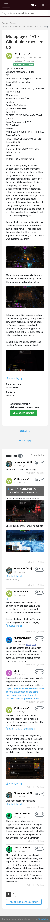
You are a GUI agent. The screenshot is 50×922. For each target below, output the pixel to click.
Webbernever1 (22, 54)
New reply (26, 440)
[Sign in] (43, 5)
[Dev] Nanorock (22, 813)
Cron (16, 671)
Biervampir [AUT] (23, 462)
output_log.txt (15, 576)
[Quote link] (9, 489)
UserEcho (43, 919)
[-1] (42, 462)
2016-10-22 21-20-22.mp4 (21, 729)
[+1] (37, 462)
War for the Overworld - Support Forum (23, 26)
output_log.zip (15, 378)
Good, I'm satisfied (24, 413)
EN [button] (32, 5)
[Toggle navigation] (6, 5)
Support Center (9, 23)
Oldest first (36, 455)
